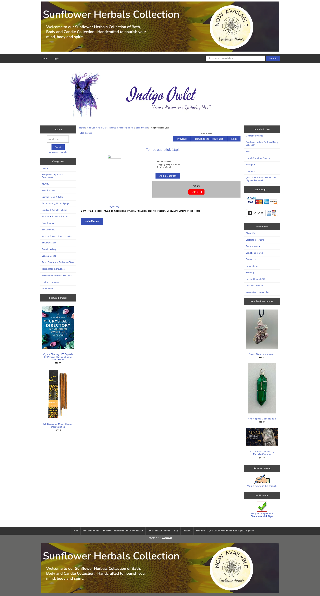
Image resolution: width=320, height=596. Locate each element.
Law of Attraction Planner (258, 158)
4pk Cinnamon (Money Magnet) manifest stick (58, 425)
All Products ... (49, 288)
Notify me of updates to (262, 515)
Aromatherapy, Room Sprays (56, 203)
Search (58, 129)
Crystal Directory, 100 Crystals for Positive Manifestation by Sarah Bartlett (58, 357)
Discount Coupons (254, 285)
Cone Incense (48, 223)
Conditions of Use (254, 253)
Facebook (250, 171)
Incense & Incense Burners (121, 128)
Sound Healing (49, 249)
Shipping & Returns (255, 240)
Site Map (250, 272)
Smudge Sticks (49, 242)
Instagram (250, 164)
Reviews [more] (262, 468)
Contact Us (251, 259)
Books (45, 168)
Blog (248, 151)
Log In (56, 58)
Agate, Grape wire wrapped (262, 354)
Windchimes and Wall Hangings (57, 275)
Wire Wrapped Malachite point (262, 418)
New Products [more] (261, 301)
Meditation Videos (254, 135)
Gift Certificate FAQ (255, 279)
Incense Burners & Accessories (57, 236)
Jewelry (45, 184)
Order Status (252, 266)
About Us (250, 233)
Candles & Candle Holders (54, 210)
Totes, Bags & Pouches (53, 269)
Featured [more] (58, 297)
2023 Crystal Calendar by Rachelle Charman (262, 453)
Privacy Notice (253, 246)
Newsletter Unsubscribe (257, 292)
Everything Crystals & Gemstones (52, 176)
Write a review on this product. (262, 486)
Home (45, 58)
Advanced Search (57, 152)
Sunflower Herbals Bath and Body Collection (262, 143)
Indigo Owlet (167, 538)
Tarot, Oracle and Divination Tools (58, 262)
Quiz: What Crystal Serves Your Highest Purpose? (261, 179)
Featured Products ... (52, 282)
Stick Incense (142, 128)
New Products (48, 190)
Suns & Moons (49, 256)
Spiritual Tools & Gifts (96, 128)
